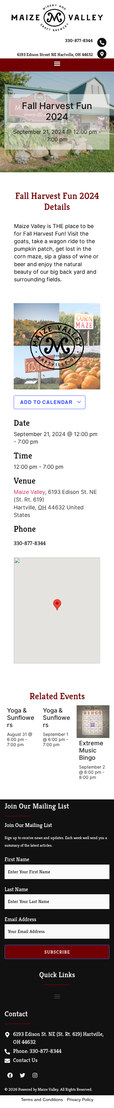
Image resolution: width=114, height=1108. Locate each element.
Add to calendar (47, 402)
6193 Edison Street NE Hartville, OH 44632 (55, 54)
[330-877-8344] (101, 42)
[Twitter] (22, 1075)
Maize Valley (29, 492)
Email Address (20, 919)
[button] (57, 63)
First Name (17, 859)
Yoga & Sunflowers (20, 718)
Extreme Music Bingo (91, 750)
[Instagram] (34, 1075)
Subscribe (57, 952)
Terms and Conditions (42, 1099)
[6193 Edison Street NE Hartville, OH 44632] (101, 53)
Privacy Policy (80, 1099)
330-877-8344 (79, 40)
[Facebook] (10, 1075)
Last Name (16, 889)
